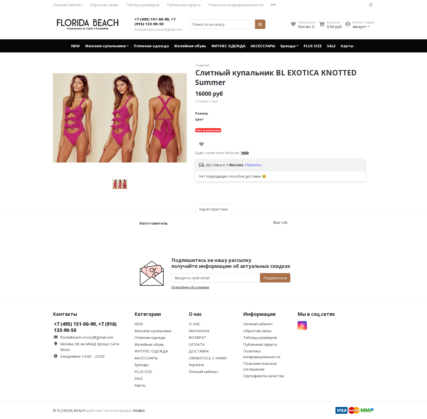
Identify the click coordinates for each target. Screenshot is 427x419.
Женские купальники (105, 45)
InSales (139, 410)
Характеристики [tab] (213, 209)
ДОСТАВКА (199, 351)
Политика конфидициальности (235, 4)
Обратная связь (104, 4)
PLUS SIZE (313, 45)
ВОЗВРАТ (197, 337)
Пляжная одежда (151, 45)
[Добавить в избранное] (201, 144)
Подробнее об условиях (190, 287)
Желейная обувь (190, 45)
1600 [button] (245, 152)
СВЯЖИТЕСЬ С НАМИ (208, 357)
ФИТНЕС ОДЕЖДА (228, 45)
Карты (347, 45)
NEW (75, 45)
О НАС (194, 323)
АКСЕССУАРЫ (263, 45)
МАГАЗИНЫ (199, 330)
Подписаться (275, 277)
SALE (331, 45)
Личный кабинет (68, 4)
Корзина (196, 364)
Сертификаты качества (263, 375)
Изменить (253, 165)
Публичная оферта (184, 4)
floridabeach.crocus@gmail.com (158, 29)
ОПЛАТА (196, 344)
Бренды (288, 45)
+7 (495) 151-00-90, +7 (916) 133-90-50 (154, 21)
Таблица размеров (142, 4)
